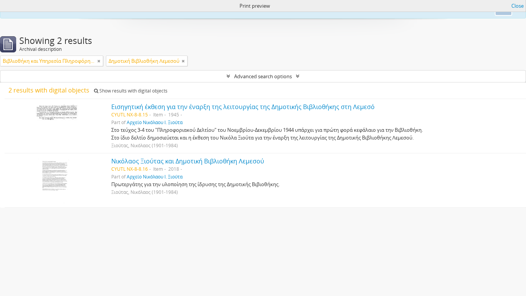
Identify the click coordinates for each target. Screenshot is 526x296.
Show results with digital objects (133, 90)
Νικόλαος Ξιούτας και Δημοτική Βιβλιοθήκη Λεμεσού (187, 161)
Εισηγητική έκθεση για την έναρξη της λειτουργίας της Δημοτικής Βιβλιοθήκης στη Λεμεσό (243, 107)
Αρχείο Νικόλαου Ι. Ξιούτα (155, 122)
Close (517, 5)
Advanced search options (263, 76)
